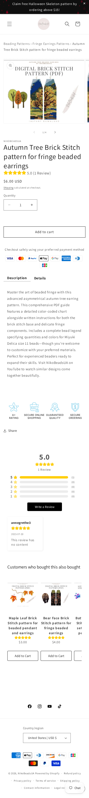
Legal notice (61, 787)
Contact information (37, 787)
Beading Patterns (17, 44)
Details (40, 278)
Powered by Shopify (47, 773)
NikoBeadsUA (26, 773)
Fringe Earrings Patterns (51, 44)
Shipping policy (70, 780)
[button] (9, 24)
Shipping (9, 187)
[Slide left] (34, 132)
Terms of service (46, 780)
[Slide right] (55, 132)
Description (17, 278)
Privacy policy (22, 780)
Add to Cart (23, 656)
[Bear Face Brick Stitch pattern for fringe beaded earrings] (56, 595)
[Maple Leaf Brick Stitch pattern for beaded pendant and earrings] (23, 595)
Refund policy (72, 773)
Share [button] (12, 430)
